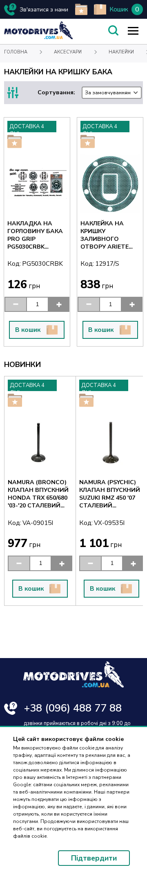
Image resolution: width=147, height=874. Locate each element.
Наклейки (121, 52)
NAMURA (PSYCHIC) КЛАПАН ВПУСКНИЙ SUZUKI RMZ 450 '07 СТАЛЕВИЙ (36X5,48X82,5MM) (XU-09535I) (70, 493)
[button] (15, 304)
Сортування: (84, 92)
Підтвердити (94, 858)
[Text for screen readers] (38, 37)
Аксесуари (68, 52)
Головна (15, 52)
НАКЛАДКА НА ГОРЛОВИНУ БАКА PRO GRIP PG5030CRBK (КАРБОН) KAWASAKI (35, 235)
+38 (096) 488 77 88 (73, 708)
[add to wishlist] (81, 9)
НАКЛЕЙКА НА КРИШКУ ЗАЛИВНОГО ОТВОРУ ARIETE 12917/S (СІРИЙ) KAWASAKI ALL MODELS (104, 235)
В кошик (27, 330)
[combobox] (112, 93)
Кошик (118, 9)
